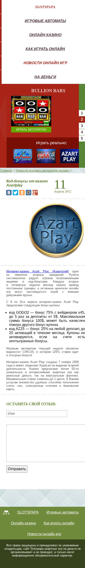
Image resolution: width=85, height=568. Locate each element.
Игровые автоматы (45, 20)
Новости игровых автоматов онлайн (42, 170)
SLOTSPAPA (45, 6)
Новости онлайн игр (45, 62)
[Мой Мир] (28, 192)
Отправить (17, 469)
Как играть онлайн (45, 48)
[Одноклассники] (22, 192)
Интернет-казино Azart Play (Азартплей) (37, 271)
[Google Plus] (35, 192)
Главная (6, 170)
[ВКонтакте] (9, 192)
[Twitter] (15, 192)
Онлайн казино (45, 34)
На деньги (45, 76)
